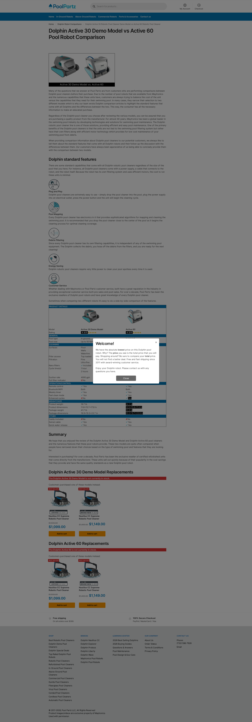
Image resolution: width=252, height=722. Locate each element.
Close (126, 378)
